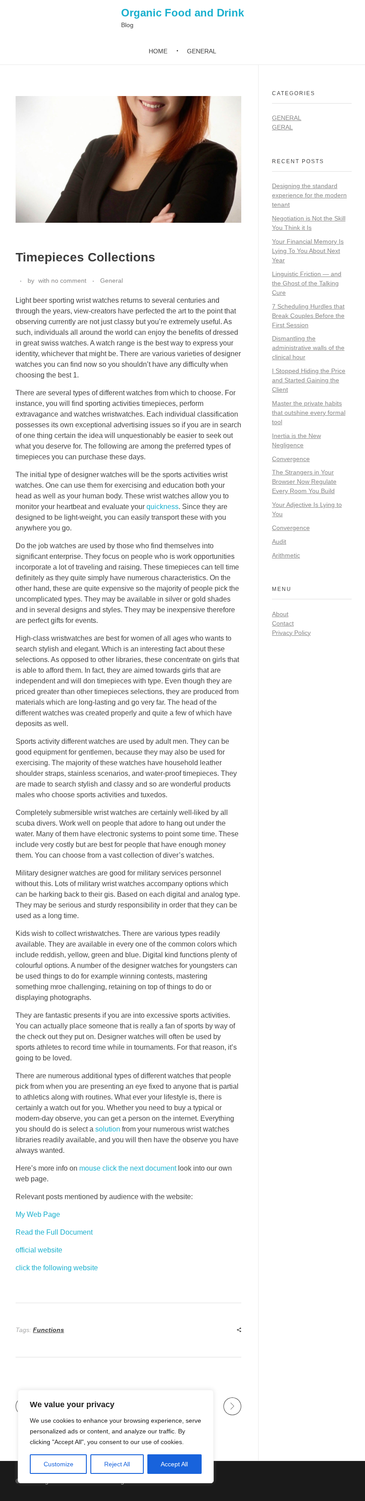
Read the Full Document (54, 1232)
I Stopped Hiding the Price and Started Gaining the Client (308, 380)
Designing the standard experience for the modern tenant (309, 195)
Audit (279, 541)
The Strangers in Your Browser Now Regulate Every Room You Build (304, 481)
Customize (58, 1464)
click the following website (57, 1268)
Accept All (174, 1464)
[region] (116, 1436)
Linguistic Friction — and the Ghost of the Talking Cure (306, 283)
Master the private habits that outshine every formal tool (308, 412)
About (280, 614)
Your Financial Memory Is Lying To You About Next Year (308, 251)
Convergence (291, 458)
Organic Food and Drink (182, 13)
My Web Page (38, 1214)
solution (107, 1129)
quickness (162, 506)
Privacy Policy (291, 632)
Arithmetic (286, 555)
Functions (48, 1329)
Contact (283, 623)
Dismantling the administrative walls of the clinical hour (308, 348)
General (111, 280)
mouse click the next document (127, 1168)
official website (39, 1250)
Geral (282, 127)
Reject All (117, 1464)
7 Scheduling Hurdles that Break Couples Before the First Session (308, 316)
